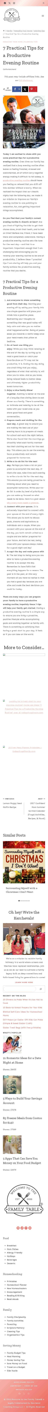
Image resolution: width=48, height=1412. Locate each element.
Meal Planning (13, 1356)
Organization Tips (15, 1335)
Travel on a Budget (16, 1367)
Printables (12, 1281)
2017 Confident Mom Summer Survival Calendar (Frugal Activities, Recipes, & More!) (36, 809)
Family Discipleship (16, 1317)
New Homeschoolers (17, 1288)
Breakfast (11, 1245)
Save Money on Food (17, 1363)
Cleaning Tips (13, 1331)
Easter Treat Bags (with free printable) (22, 1027)
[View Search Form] (43, 3)
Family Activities (15, 1321)
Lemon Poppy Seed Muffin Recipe (12, 803)
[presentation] (24, 862)
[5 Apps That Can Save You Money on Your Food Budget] (24, 1144)
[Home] (4, 31)
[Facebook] (5, 3)
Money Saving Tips (16, 1360)
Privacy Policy (24, 1390)
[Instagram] (14, 3)
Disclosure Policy (24, 1382)
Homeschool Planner (17, 1285)
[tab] (19, 900)
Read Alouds (13, 1299)
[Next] (41, 870)
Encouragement (14, 1292)
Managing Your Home (13, 42)
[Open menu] (42, 16)
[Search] (40, 989)
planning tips (31, 42)
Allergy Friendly (14, 1252)
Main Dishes (12, 1249)
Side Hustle (12, 1371)
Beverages (12, 1260)
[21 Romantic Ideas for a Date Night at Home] (24, 1044)
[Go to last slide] (7, 870)
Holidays (11, 1256)
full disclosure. (26, 80)
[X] (9, 3)
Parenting (11, 1324)
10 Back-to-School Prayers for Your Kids (22, 1007)
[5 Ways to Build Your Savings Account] (24, 1084)
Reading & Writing (15, 1295)
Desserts (11, 1263)
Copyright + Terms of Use (24, 1386)
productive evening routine (16, 180)
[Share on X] (25, 89)
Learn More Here (24, 982)
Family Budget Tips (16, 1353)
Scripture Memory (15, 1328)
